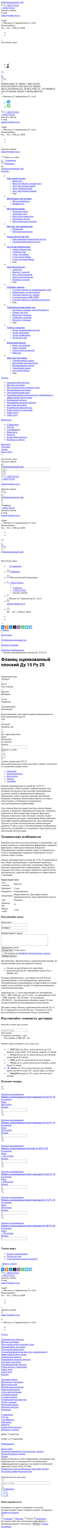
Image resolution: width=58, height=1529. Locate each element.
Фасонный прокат (10, 1404)
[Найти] (3, 473)
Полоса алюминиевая (17, 1254)
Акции (4, 1456)
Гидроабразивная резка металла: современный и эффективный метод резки (30, 396)
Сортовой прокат (9, 1394)
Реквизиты (12, 432)
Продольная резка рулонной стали (23, 387)
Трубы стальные (9, 1402)
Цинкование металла (17, 400)
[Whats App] (8, 67)
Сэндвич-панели (9, 1397)
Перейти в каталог (10, 1512)
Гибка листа (12, 412)
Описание (11, 771)
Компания (6, 1409)
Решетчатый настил (10, 1389)
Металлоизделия (9, 1384)
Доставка (11, 781)
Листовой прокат (9, 1379)
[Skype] (26, 627)
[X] (14, 627)
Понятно (36, 1524)
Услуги (4, 1334)
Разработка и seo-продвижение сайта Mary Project (25, 1469)
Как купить (12, 776)
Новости (11, 434)
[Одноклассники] (6, 627)
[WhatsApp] (22, 627)
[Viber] (18, 627)
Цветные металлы (9, 1407)
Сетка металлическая (11, 1392)
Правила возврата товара (13, 1454)
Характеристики (15, 774)
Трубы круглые (14, 1256)
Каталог (5, 1374)
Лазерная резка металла (18, 382)
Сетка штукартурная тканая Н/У (22, 1259)
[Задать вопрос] (3, 752)
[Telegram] (8, 64)
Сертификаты (13, 429)
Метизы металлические (12, 1387)
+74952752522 (12, 5)
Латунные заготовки (17, 405)
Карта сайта (7, 1449)
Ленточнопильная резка (18, 392)
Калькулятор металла (17, 437)
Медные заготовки (16, 385)
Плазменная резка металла (19, 407)
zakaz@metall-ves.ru (10, 15)
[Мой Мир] (10, 627)
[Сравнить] (3, 755)
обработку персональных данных (34, 953)
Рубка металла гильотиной (20, 410)
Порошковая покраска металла (21, 402)
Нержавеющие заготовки (19, 390)
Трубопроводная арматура (13, 1399)
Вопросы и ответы (16, 439)
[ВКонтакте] (3, 627)
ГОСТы (10, 427)
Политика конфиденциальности (16, 1471)
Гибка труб (12, 415)
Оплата (10, 779)
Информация (7, 1444)
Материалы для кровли (12, 1382)
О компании (13, 424)
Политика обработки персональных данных (22, 1451)
